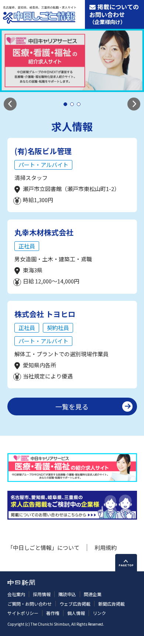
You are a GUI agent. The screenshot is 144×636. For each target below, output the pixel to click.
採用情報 (42, 594)
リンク (99, 613)
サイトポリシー (22, 613)
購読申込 (67, 594)
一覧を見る (72, 406)
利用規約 (106, 547)
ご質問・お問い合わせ (29, 604)
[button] (10, 104)
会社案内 (16, 594)
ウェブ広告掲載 (74, 604)
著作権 (52, 613)
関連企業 (93, 594)
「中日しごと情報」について (43, 547)
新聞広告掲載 (111, 604)
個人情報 (76, 613)
